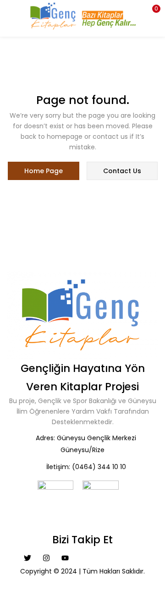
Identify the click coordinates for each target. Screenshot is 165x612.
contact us (122, 170)
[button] (151, 11)
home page (43, 170)
